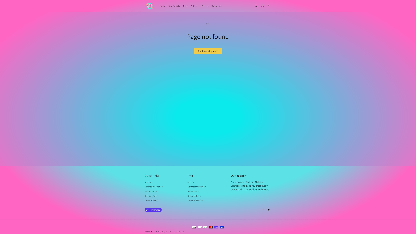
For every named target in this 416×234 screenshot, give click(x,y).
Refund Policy (151, 191)
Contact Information (154, 186)
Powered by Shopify (177, 232)
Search (148, 182)
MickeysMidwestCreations (160, 232)
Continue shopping (208, 51)
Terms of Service (152, 200)
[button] (194, 6)
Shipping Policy (151, 196)
